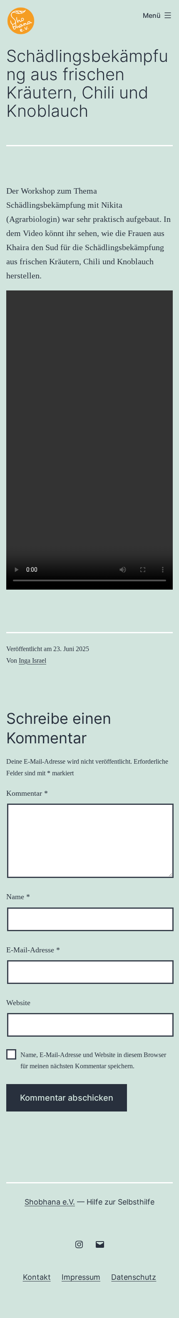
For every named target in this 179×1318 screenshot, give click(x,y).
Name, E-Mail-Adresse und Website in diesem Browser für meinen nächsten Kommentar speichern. (93, 1060)
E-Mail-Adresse (33, 950)
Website (18, 1002)
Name (18, 897)
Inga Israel (32, 660)
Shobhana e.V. (50, 1202)
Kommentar (27, 793)
